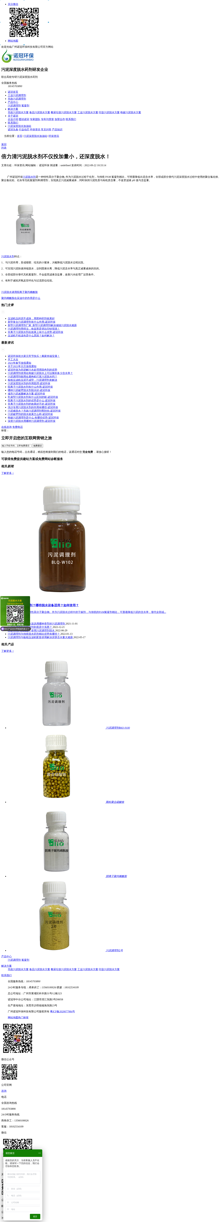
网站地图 (13, 40)
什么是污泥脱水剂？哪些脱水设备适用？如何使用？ (43, 605)
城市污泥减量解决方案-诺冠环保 (26, 393)
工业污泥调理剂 (17, 95)
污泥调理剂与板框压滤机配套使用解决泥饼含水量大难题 (40, 637)
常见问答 (46, 129)
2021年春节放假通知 (19, 362)
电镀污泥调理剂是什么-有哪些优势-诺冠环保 (33, 417)
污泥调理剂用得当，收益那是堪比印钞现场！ (34, 328)
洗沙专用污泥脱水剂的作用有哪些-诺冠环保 (33, 407)
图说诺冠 (24, 119)
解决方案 (13, 109)
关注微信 (13, 4)
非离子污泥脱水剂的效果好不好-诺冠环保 (31, 404)
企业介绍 (13, 119)
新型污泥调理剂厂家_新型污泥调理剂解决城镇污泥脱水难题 (42, 325)
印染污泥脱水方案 (109, 112)
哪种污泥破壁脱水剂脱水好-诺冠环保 (29, 390)
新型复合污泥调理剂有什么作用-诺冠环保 (31, 321)
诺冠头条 (13, 129)
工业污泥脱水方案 (87, 112)
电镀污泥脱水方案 (130, 112)
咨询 (4, 1091)
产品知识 (57, 129)
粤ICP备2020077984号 (62, 1011)
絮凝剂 (25, 105)
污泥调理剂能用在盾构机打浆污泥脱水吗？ (32, 376)
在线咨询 (6, 427)
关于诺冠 (13, 115)
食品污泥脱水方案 (39, 112)
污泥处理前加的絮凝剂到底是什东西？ (30, 627)
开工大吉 (13, 359)
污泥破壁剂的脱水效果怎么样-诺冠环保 (30, 414)
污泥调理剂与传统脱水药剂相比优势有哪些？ (34, 633)
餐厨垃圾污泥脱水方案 (64, 112)
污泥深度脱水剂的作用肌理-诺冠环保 (29, 383)
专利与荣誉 (47, 119)
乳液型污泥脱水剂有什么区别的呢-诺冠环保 (33, 397)
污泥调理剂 (14, 105)
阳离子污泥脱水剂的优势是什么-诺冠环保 (31, 400)
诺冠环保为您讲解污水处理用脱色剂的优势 (32, 369)
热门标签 (23, 1017)
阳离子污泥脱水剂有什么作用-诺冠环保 (30, 386)
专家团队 (35, 119)
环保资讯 (35, 129)
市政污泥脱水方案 (18, 112)
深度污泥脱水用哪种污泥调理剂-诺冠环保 (31, 421)
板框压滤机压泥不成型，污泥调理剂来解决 (32, 380)
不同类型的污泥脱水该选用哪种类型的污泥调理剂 (37, 623)
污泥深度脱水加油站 (19, 126)
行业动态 (24, 129)
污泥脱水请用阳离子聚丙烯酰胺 (19, 292)
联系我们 (71, 119)
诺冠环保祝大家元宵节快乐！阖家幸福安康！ (34, 356)
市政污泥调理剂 (17, 98)
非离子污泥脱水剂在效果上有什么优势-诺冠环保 (35, 332)
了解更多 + (7, 473)
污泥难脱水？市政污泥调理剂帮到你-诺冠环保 (34, 410)
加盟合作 (60, 119)
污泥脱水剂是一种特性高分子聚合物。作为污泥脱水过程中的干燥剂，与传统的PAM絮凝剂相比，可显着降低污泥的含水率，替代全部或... (87, 612)
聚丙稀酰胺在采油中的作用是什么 (20, 298)
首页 (19, 136)
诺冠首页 (13, 91)
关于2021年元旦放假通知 (22, 366)
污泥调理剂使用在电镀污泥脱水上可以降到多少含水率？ (40, 373)
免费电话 (17, 427)
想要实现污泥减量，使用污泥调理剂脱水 (31, 630)
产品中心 (13, 102)
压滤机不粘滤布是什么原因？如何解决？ (31, 335)
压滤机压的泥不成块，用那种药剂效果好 (31, 318)
